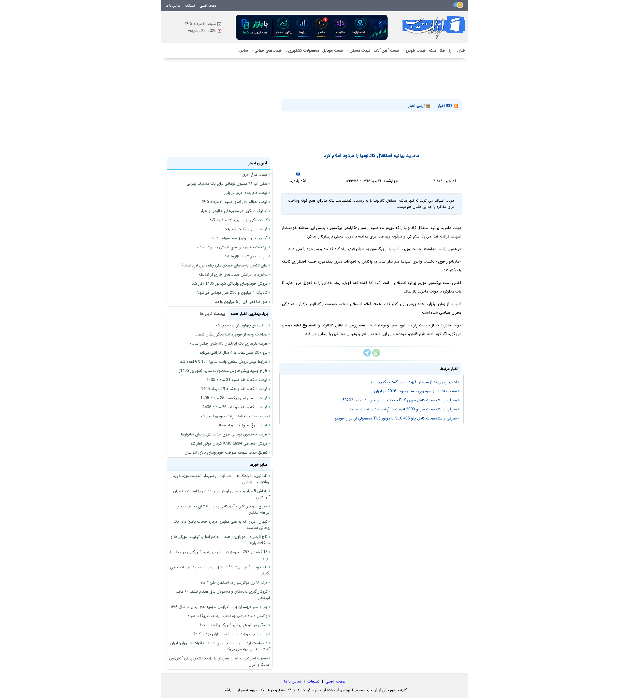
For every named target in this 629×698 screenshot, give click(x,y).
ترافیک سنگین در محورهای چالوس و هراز (234, 211)
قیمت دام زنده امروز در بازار (246, 193)
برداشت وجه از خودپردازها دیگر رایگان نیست (231, 334)
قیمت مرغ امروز (255, 174)
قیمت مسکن (358, 50)
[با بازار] (312, 27)
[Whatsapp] (376, 355)
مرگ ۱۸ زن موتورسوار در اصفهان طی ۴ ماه (234, 582)
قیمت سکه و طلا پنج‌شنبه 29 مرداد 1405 (234, 389)
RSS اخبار (446, 106)
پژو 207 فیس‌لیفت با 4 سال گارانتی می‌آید (233, 352)
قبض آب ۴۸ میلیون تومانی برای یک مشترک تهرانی (227, 184)
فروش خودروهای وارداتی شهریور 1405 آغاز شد (230, 283)
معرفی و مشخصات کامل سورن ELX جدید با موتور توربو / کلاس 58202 (399, 400)
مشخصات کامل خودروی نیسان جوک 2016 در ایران (415, 391)
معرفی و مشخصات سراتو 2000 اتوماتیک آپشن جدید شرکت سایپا (403, 409)
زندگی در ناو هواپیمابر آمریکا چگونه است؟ (234, 625)
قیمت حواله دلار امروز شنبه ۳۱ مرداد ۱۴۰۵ (235, 202)
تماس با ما (173, 5)
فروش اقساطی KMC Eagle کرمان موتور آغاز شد (229, 443)
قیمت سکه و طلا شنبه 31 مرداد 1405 (237, 380)
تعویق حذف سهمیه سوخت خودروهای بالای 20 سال (226, 452)
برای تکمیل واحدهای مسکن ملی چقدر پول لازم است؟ (224, 265)
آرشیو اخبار (417, 106)
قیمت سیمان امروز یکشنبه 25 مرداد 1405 (234, 398)
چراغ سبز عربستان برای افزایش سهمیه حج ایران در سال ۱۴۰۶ (219, 607)
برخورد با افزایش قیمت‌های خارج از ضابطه (233, 274)
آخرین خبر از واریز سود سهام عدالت (239, 238)
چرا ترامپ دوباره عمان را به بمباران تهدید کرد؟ (230, 634)
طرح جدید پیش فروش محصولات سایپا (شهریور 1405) (223, 371)
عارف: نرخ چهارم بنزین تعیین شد (241, 325)
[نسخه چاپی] (298, 174)
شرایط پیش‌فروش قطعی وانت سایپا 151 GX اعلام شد (224, 362)
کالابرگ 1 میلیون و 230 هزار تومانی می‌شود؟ (232, 293)
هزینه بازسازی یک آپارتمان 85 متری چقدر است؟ (228, 343)
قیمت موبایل (332, 50)
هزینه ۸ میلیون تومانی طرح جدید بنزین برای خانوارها (224, 434)
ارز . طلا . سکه (440, 50)
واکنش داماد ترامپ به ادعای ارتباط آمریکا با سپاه (228, 616)
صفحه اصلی (208, 5)
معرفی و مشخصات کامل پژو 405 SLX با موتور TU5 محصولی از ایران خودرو (396, 418)
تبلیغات (190, 5)
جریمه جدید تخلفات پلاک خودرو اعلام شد (234, 416)
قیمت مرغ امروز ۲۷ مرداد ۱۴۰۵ (243, 425)
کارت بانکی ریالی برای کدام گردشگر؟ (239, 220)
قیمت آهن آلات (386, 50)
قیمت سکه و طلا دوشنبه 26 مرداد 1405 (235, 407)
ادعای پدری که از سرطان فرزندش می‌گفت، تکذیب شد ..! (411, 382)
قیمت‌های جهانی (266, 50)
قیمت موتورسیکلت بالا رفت (245, 229)
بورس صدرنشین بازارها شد (246, 256)
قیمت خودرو (414, 50)
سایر (243, 50)
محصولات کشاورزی (302, 50)
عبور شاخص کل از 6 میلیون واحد (241, 302)
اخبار (461, 50)
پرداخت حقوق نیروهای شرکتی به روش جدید (232, 247)
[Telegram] (367, 355)
